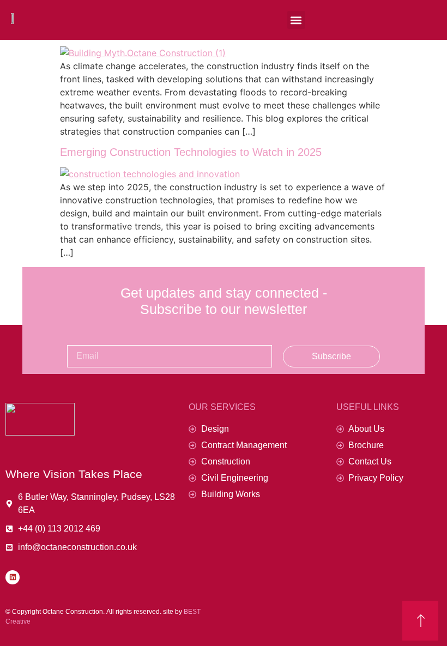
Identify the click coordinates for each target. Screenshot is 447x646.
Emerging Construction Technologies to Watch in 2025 (191, 152)
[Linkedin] (12, 577)
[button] (296, 20)
